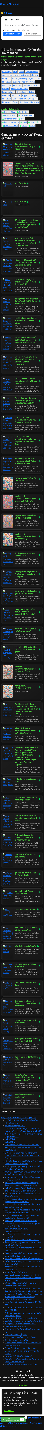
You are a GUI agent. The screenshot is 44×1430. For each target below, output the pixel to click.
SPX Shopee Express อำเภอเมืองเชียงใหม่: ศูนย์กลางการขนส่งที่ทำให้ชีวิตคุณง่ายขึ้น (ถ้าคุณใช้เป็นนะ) (23, 1147)
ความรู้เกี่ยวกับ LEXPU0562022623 (18, 1272)
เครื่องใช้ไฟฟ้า (10, 1139)
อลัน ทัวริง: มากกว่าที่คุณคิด (16, 1334)
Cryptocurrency (32, 71)
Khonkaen (6, 102)
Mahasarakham (19, 99)
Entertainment (10, 115)
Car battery (24, 112)
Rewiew (5, 88)
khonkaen (6, 82)
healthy (25, 82)
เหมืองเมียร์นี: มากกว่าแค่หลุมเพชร (19, 1299)
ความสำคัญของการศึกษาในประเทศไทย (21, 1220)
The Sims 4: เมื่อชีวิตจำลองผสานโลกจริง (21, 1318)
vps (3, 75)
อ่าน (22, 1419)
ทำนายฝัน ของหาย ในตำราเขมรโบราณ (20, 1337)
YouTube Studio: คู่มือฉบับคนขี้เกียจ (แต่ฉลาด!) (24, 1258)
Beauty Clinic (9, 112)
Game (21, 71)
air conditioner (10, 119)
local (24, 122)
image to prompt (11, 122)
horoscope (7, 71)
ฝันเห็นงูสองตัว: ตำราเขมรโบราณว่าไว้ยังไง (22, 1239)
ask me (5, 4)
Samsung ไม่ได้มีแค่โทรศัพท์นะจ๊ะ (18, 1356)
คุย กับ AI (15, 4)
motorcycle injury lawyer (22, 78)
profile (24, 125)
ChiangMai (32, 99)
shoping (34, 75)
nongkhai (6, 78)
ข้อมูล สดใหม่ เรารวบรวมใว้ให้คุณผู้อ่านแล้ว (18, 1117)
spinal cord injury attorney (18, 75)
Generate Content (12, 34)
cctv (22, 119)
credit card (7, 85)
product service (11, 125)
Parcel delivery (8, 92)
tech (13, 95)
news (32, 122)
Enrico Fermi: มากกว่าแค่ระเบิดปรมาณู (20, 1348)
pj (39, 122)
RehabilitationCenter (19, 88)
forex (32, 82)
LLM (15, 71)
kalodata (16, 82)
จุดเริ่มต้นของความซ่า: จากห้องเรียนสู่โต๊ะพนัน (23, 1321)
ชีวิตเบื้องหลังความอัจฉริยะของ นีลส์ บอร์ (21, 1364)
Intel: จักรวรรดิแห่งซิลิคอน (15, 1326)
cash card (17, 85)
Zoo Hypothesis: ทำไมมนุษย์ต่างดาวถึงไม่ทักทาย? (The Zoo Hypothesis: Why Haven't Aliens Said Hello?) (23, 1278)
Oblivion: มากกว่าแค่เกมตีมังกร (17, 1340)
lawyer (38, 78)
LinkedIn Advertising (25, 92)
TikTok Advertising (31, 85)
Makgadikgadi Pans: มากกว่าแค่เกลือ (20, 1324)
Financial (6, 95)
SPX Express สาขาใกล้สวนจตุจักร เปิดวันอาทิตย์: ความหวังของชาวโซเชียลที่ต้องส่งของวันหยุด (23, 1156)
